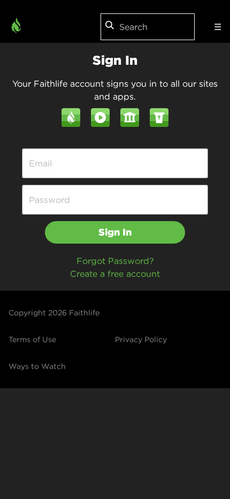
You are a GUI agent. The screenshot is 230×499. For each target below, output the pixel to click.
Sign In (115, 232)
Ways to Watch (37, 366)
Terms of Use (32, 339)
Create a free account (115, 273)
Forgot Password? (115, 260)
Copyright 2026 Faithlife (54, 312)
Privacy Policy (141, 339)
